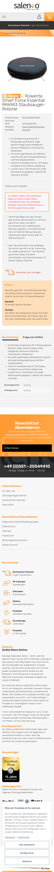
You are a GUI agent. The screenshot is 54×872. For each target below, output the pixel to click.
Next (51, 25)
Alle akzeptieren (27, 844)
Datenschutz (24, 837)
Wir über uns (8, 491)
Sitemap (6, 531)
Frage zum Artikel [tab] (33, 337)
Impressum (10, 837)
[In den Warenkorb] (4, 42)
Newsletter (8, 504)
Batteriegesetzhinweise (14, 540)
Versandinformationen (13, 500)
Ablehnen (27, 861)
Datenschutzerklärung (15, 434)
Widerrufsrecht (10, 544)
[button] (39, 16)
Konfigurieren (27, 853)
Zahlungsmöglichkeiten (14, 495)
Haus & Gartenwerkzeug (33, 127)
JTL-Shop (45, 868)
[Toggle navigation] (4, 17)
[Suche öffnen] (32, 17)
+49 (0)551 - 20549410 (27, 466)
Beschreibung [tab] (10, 337)
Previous (3, 25)
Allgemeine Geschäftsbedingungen (20, 521)
